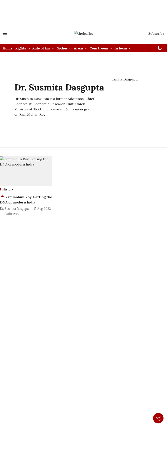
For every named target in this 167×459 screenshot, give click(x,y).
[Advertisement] (83, 7)
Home (8, 48)
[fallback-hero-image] (26, 171)
